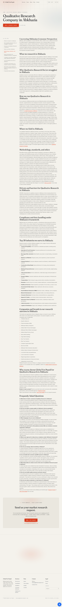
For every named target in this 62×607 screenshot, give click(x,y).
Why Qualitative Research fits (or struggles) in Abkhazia (10, 43)
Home (4, 12)
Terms (46, 583)
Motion (56, 2)
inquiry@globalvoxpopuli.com (31, 523)
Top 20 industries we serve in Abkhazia (9, 61)
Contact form (34, 584)
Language (47, 585)
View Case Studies (41, 392)
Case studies (26, 583)
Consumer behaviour (17, 588)
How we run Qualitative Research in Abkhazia (10, 47)
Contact (37, 2)
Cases (27, 2)
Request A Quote (41, 390)
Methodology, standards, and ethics (9, 52)
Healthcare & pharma (17, 592)
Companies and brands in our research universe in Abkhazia (10, 64)
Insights (25, 585)
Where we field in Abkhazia (9, 49)
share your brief (48, 182)
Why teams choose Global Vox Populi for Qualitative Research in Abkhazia (10, 67)
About (31, 2)
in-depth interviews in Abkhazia (30, 110)
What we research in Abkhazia (10, 40)
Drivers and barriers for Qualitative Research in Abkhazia (10, 55)
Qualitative (17, 585)
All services (17, 581)
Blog (34, 2)
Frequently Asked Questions (9, 70)
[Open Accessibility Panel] (59, 604)
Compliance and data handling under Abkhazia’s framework (10, 58)
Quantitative (17, 583)
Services (23, 2)
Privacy (46, 581)
